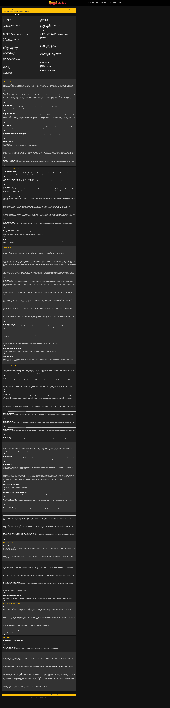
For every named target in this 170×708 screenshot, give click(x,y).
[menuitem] (11, 9)
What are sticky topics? (7, 73)
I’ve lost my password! (7, 26)
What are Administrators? (44, 19)
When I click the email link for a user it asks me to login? (13, 43)
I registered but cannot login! (8, 22)
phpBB (61, 207)
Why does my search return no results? (47, 45)
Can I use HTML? (6, 67)
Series (115, 2)
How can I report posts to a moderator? (10, 58)
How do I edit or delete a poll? (8, 53)
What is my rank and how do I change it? (10, 41)
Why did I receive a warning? (8, 57)
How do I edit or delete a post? (8, 48)
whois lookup (16, 675)
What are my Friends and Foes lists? (47, 38)
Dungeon (97, 2)
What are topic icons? (7, 76)
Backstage (103, 2)
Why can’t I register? (6, 21)
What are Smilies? (6, 68)
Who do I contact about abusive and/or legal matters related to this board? (54, 69)
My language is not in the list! (8, 38)
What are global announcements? (9, 71)
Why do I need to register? (8, 19)
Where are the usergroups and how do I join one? (49, 22)
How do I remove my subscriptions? (47, 56)
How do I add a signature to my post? (10, 49)
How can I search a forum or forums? (47, 44)
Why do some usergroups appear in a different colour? (50, 25)
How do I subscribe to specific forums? (47, 55)
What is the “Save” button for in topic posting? (11, 59)
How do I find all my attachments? (46, 62)
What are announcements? (8, 72)
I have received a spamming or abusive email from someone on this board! (54, 34)
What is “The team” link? (44, 27)
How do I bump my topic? (7, 62)
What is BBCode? (6, 66)
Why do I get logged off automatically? (10, 27)
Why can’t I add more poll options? (9, 52)
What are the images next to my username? (11, 39)
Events (119, 2)
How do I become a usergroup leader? (47, 24)
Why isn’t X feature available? (45, 67)
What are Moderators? (44, 20)
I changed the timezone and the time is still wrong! (12, 36)
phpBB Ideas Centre (59, 666)
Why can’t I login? (6, 24)
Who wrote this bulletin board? (45, 66)
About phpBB (20, 659)
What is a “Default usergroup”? (45, 26)
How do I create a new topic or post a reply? (11, 47)
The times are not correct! (7, 35)
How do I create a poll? (7, 50)
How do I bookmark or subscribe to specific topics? (50, 54)
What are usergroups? (44, 21)
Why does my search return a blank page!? (48, 46)
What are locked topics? (7, 74)
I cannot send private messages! (46, 32)
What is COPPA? (6, 20)
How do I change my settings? (8, 33)
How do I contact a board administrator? (47, 70)
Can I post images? (6, 69)
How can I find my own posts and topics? (48, 49)
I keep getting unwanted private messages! (48, 33)
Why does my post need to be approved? (10, 60)
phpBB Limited (38, 658)
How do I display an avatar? (8, 40)
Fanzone (110, 2)
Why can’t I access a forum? (8, 54)
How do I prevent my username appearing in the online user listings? (16, 34)
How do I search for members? (46, 47)
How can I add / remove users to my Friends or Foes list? (51, 39)
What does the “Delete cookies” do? (9, 29)
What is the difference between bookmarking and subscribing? (52, 53)
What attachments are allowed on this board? (48, 61)
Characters (91, 2)
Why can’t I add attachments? (8, 55)
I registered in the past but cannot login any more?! (12, 25)
